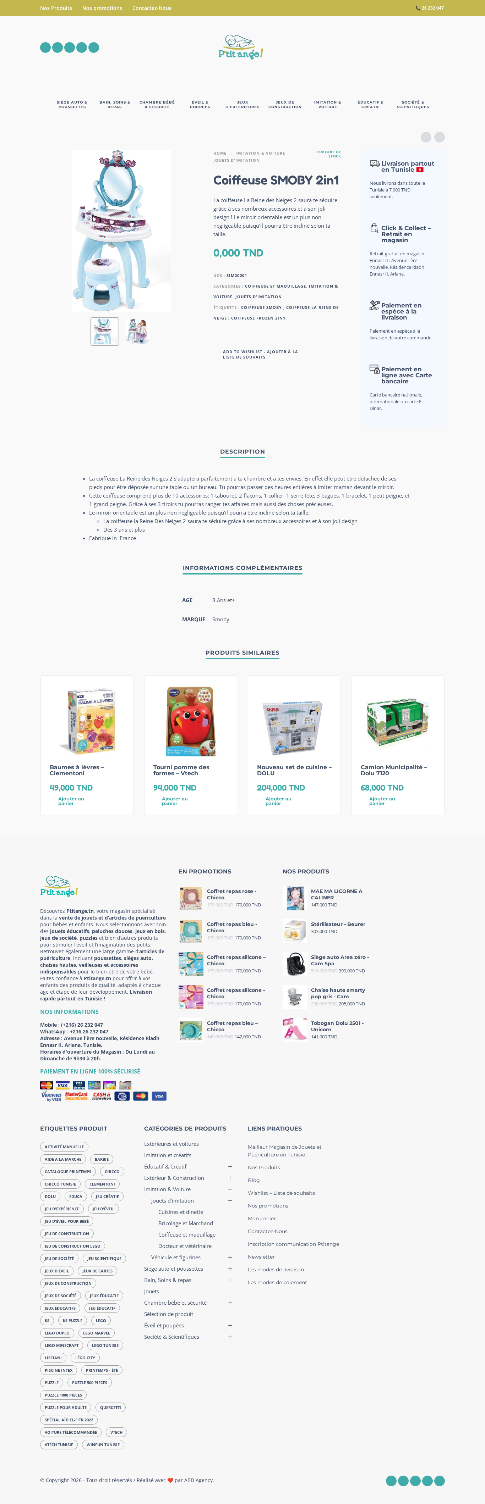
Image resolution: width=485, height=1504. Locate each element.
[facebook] (45, 47)
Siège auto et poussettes (173, 1268)
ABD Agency (198, 1480)
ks (47, 1320)
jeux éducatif (104, 1295)
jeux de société (60, 1295)
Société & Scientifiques (171, 1336)
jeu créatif (107, 1196)
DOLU (50, 1196)
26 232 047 (433, 8)
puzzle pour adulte (66, 1407)
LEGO (101, 1320)
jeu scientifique (104, 1258)
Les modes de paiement (277, 1282)
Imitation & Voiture (260, 153)
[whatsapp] (69, 47)
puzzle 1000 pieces (63, 1395)
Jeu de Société (59, 1258)
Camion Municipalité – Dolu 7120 (394, 770)
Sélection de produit (168, 1314)
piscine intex (58, 1370)
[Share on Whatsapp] (336, 353)
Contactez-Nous (151, 8)
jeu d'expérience (62, 1208)
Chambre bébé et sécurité (175, 1302)
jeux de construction (68, 1283)
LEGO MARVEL (96, 1333)
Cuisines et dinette (180, 1212)
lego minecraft (61, 1345)
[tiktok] (93, 47)
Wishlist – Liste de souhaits (281, 1193)
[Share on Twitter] (325, 353)
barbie (102, 1159)
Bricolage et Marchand (185, 1223)
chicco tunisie (60, 1184)
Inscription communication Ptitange (293, 1244)
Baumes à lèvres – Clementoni (77, 770)
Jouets (151, 1291)
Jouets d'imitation (236, 160)
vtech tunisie (59, 1444)
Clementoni (102, 1184)
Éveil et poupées (164, 1325)
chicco (112, 1171)
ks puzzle (72, 1320)
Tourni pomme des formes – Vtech (181, 770)
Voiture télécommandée (71, 1432)
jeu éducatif (102, 1308)
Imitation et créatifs (167, 1155)
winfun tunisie (103, 1444)
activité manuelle (64, 1146)
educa (75, 1196)
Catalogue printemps (68, 1171)
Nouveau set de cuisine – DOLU (294, 770)
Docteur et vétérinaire (185, 1246)
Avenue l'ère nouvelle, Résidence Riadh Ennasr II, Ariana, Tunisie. (99, 1041)
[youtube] (81, 47)
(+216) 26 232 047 (82, 1024)
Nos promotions (102, 8)
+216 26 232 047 (89, 1031)
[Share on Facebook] (314, 353)
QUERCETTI (110, 1407)
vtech (116, 1432)
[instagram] (57, 47)
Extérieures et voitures (171, 1144)
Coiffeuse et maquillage (275, 286)
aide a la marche (63, 1159)
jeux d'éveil (57, 1270)
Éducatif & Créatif (165, 1166)
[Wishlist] (380, 47)
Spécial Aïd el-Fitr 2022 (69, 1419)
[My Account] (420, 47)
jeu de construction (67, 1233)
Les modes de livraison (276, 1269)
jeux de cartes (97, 1270)
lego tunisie (105, 1345)
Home (220, 153)
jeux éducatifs (60, 1308)
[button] (400, 47)
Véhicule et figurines (176, 1257)
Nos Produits (56, 8)
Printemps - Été (102, 1370)
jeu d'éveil (103, 1208)
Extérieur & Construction (174, 1178)
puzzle (52, 1382)
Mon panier (262, 1218)
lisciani (53, 1357)
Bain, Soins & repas (167, 1280)
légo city (85, 1357)
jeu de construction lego (72, 1246)
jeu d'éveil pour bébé (67, 1221)
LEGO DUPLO (57, 1333)
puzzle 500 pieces (89, 1382)
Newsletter (261, 1257)
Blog (254, 1180)
